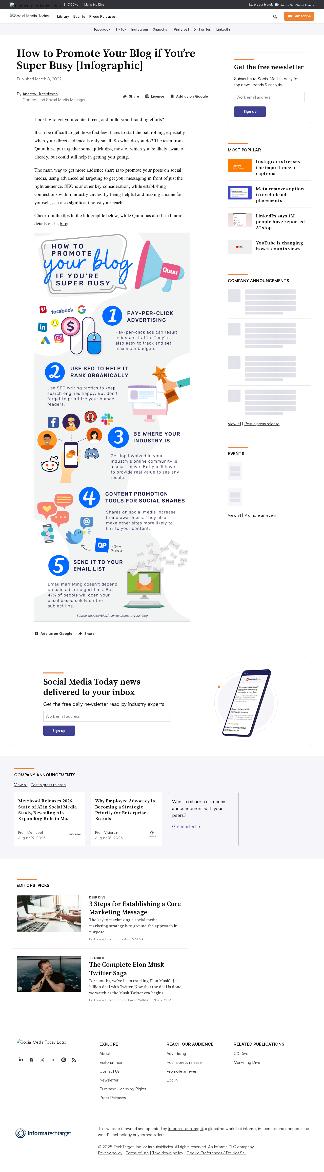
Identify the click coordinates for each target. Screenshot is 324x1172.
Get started (186, 826)
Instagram (139, 29)
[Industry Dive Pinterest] (63, 1060)
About (104, 1053)
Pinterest (181, 29)
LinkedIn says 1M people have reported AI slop (280, 222)
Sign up (250, 111)
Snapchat (161, 29)
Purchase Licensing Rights (122, 1088)
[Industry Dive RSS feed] (74, 1060)
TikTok (120, 29)
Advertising (176, 1053)
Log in (172, 1080)
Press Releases (102, 16)
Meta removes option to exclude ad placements (280, 195)
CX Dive (73, 4)
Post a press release (261, 423)
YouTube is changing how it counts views (279, 246)
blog (64, 223)
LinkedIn (223, 29)
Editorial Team (112, 1062)
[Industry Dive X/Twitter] (42, 1060)
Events (79, 16)
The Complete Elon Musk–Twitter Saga (128, 969)
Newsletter (108, 1080)
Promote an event (260, 515)
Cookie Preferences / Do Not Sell (216, 1152)
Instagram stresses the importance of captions (278, 167)
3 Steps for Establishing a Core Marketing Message (135, 908)
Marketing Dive (94, 4)
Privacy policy (110, 1152)
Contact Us (109, 1071)
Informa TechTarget (185, 1128)
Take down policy (167, 1152)
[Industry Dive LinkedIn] (20, 1060)
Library (63, 16)
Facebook (102, 29)
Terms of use (137, 1152)
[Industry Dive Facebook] (31, 1060)
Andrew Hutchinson (40, 93)
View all (234, 423)
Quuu (40, 148)
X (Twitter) (202, 29)
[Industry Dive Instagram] (52, 1060)
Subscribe (302, 16)
